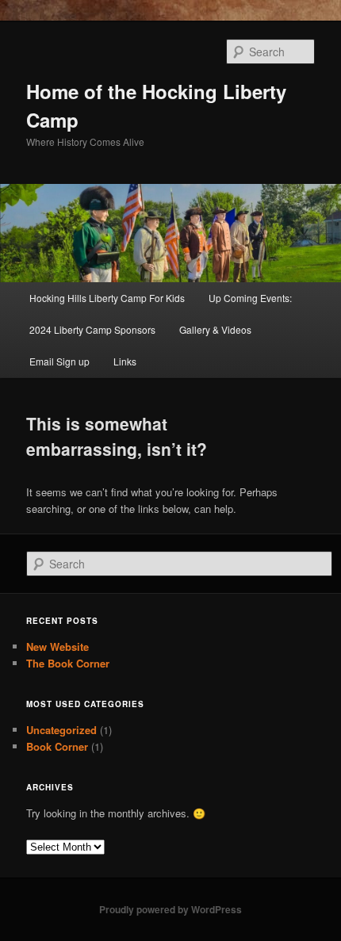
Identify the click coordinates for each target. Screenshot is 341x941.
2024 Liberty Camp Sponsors (92, 329)
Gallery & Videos (215, 329)
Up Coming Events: (250, 297)
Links (124, 361)
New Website (57, 646)
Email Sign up (59, 361)
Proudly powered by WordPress (170, 909)
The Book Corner (67, 663)
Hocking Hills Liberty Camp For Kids (107, 297)
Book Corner (57, 746)
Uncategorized (61, 729)
